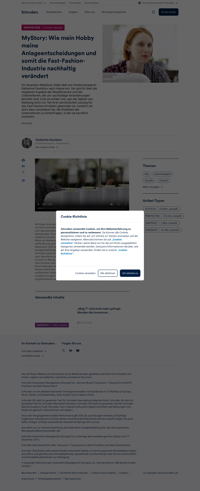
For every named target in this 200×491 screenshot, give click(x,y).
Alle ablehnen (107, 273)
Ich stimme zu (130, 273)
